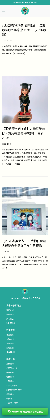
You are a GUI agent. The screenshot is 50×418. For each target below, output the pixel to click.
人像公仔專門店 (13, 305)
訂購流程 (10, 330)
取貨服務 (10, 335)
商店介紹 (10, 310)
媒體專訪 (10, 314)
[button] (3, 11)
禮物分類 (10, 359)
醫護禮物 (10, 372)
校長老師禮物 (11, 386)
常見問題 (10, 343)
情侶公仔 (10, 399)
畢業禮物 (10, 394)
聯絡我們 (10, 348)
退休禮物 (10, 364)
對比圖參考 (10, 323)
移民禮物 (10, 377)
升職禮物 (10, 381)
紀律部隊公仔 (11, 368)
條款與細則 (10, 352)
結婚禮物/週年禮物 (14, 390)
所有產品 (10, 319)
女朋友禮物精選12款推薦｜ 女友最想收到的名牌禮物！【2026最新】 (24, 30)
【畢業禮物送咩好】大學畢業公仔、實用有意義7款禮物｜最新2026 (23, 133)
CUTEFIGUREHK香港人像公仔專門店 (25, 298)
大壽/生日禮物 (12, 403)
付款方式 (10, 339)
